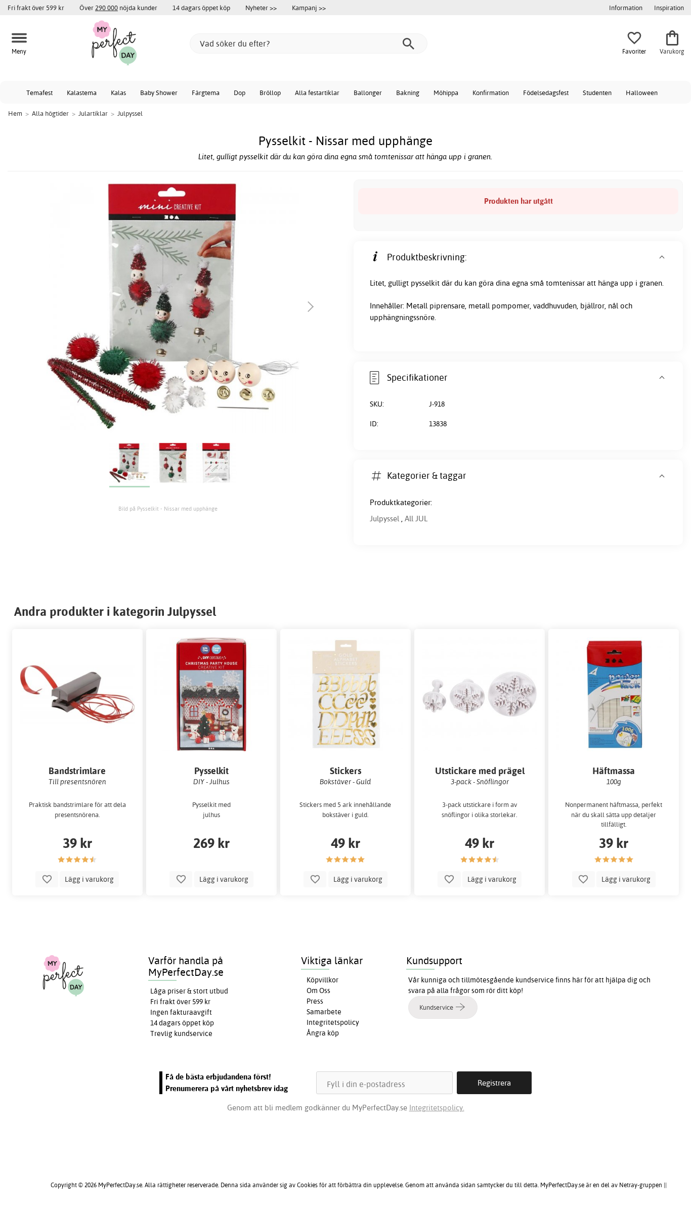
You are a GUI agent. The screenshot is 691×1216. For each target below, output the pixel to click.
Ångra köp (323, 1033)
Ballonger (368, 92)
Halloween (642, 92)
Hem (15, 113)
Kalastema (82, 92)
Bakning (407, 92)
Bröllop (270, 92)
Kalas (118, 92)
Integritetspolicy (333, 1022)
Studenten (597, 92)
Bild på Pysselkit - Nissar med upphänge (168, 508)
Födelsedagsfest (546, 92)
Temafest (39, 92)
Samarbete (324, 1011)
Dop (239, 92)
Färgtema (206, 92)
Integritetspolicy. (436, 1107)
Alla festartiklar (317, 92)
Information (625, 8)
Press (315, 1001)
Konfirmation (490, 92)
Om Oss (318, 990)
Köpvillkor (322, 979)
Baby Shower (159, 92)
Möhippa (446, 92)
